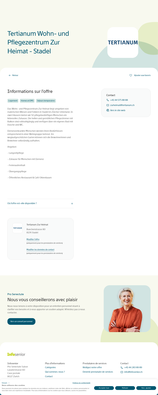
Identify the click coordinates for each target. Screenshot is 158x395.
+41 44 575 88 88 (119, 99)
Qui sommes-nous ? (55, 371)
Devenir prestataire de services (98, 371)
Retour (15, 75)
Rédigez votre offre (92, 367)
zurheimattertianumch (122, 105)
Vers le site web (117, 110)
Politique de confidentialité (81, 383)
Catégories (50, 367)
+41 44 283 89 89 (133, 367)
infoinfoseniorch (133, 371)
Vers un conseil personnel (21, 321)
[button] (6, 383)
